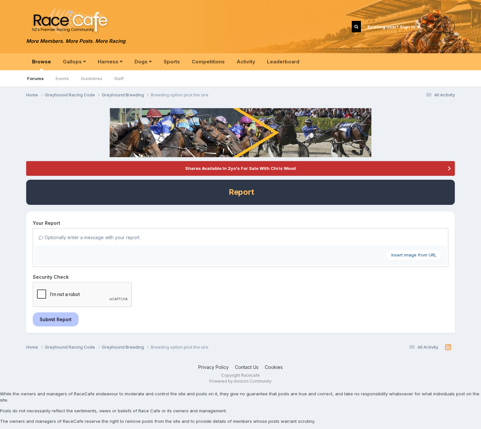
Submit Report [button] (56, 319)
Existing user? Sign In (392, 26)
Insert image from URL (413, 254)
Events (62, 78)
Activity (246, 61)
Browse (41, 61)
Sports (172, 61)
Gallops (73, 61)
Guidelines (91, 78)
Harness (109, 61)
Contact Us (246, 367)
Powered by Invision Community (240, 381)
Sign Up (440, 26)
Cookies (274, 367)
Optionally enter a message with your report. (91, 237)
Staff (119, 78)
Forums (35, 78)
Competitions (208, 61)
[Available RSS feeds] (448, 347)
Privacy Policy (213, 367)
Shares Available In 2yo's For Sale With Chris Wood (240, 168)
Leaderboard (283, 61)
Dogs (141, 61)
